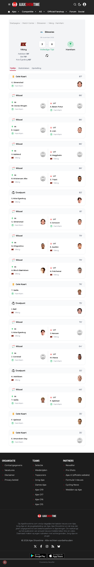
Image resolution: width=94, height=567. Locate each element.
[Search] (74, 4)
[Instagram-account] (47, 546)
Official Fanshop (55, 11)
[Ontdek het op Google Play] (38, 555)
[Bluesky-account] (58, 546)
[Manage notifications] (5, 562)
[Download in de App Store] (56, 555)
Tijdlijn (13, 68)
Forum (73, 11)
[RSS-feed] (52, 546)
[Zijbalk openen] (9, 4)
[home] (9, 12)
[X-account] (35, 546)
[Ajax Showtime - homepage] (26, 4)
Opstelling (36, 68)
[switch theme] (79, 4)
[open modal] (84, 4)
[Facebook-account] (41, 546)
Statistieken (23, 68)
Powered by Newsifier (47, 562)
